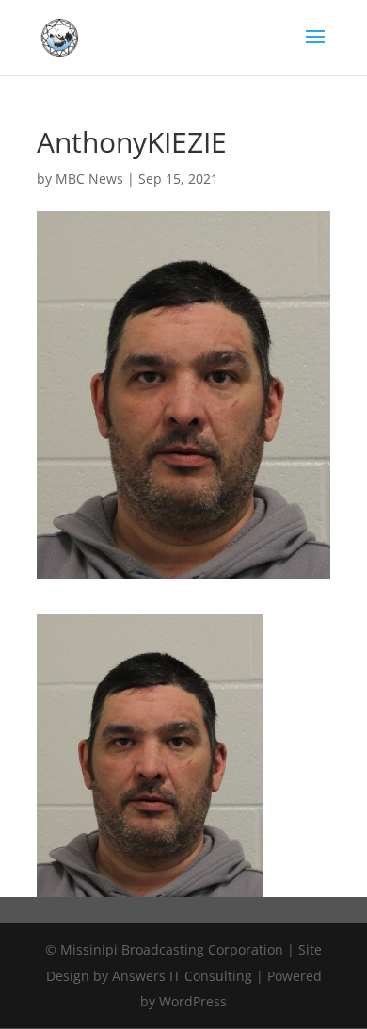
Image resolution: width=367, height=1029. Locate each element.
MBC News (89, 179)
